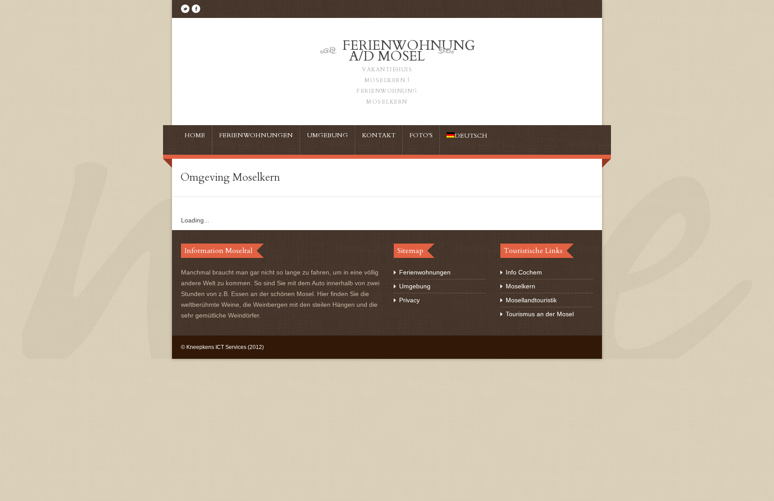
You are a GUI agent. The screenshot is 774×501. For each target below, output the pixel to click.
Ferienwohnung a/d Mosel (408, 70)
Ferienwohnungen (425, 272)
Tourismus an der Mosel (540, 314)
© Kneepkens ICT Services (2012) (222, 347)
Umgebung (414, 286)
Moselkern (520, 286)
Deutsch (471, 135)
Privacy (409, 300)
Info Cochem (524, 272)
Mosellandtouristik (531, 300)
